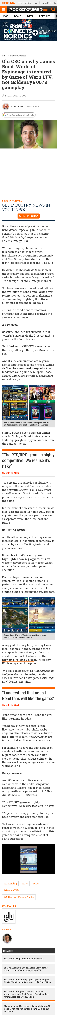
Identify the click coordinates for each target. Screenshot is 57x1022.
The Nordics (24, 2)
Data (30, 16)
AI (36, 2)
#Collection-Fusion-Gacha (19, 897)
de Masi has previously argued (22, 368)
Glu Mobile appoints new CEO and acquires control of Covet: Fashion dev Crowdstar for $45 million (26, 994)
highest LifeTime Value (18, 659)
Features (44, 16)
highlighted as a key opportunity (24, 559)
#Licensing (10, 883)
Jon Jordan (18, 106)
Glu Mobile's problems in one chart (24, 958)
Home (4, 56)
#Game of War (12, 890)
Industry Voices (18, 56)
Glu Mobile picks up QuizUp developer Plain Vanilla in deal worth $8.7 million (27, 981)
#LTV (25, 883)
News (5, 16)
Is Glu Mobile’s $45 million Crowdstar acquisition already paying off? (26, 969)
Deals (17, 16)
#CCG (36, 883)
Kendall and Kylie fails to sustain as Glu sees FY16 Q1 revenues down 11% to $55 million (27, 1009)
